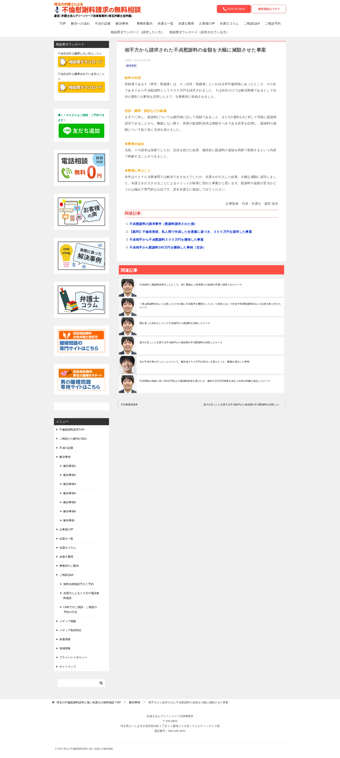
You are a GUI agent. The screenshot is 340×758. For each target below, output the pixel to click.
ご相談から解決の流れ (73, 438)
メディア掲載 (67, 621)
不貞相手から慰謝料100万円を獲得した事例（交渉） (167, 247)
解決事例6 (69, 511)
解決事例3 (69, 484)
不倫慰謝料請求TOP (71, 429)
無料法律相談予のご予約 (78, 584)
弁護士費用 (186, 23)
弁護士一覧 (165, 23)
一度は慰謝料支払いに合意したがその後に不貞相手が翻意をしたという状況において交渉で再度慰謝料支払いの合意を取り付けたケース (210, 306)
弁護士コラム (229, 23)
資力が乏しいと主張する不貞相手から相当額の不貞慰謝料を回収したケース (181, 342)
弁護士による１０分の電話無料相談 (81, 595)
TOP (62, 23)
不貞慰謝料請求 (129, 404)
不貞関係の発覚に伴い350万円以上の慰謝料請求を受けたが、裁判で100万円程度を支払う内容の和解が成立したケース (205, 381)
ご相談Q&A (252, 23)
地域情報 (64, 648)
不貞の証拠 (103, 23)
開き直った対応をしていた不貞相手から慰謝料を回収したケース (175, 323)
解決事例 (122, 23)
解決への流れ (80, 23)
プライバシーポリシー (73, 657)
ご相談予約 (273, 23)
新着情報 (64, 639)
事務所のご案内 (69, 565)
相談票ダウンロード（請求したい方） (137, 32)
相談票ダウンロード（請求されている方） (199, 32)
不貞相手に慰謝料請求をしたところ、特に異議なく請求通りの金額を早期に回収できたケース (191, 284)
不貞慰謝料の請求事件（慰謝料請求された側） (163, 223)
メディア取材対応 (70, 630)
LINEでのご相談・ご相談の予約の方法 (80, 609)
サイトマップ (67, 666)
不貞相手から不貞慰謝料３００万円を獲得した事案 (166, 239)
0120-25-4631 (236, 8)
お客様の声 (207, 23)
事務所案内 (144, 23)
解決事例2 (69, 475)
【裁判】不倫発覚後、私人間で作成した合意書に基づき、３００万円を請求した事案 (190, 231)
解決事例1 (69, 465)
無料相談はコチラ (269, 8)
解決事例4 (69, 493)
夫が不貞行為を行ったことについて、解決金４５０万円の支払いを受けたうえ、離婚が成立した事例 (194, 361)
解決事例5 (69, 502)
